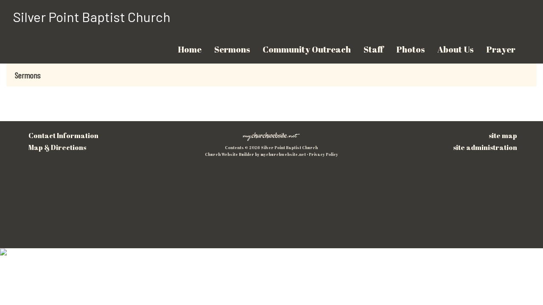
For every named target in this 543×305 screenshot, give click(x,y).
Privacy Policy (323, 154)
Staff (373, 49)
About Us (455, 49)
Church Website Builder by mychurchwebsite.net (255, 154)
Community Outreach (307, 49)
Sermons (232, 49)
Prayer (500, 49)
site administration (485, 147)
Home (190, 49)
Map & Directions (56, 147)
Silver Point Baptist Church (92, 16)
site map (503, 135)
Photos (410, 49)
